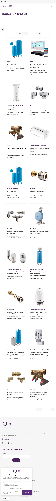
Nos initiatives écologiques (34, 477)
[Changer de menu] (54, 6)
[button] (24, 34)
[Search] (51, 6)
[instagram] (8, 443)
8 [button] (49, 409)
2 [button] (43, 409)
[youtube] (5, 443)
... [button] (46, 409)
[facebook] (11, 443)
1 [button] (40, 409)
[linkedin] (3, 443)
